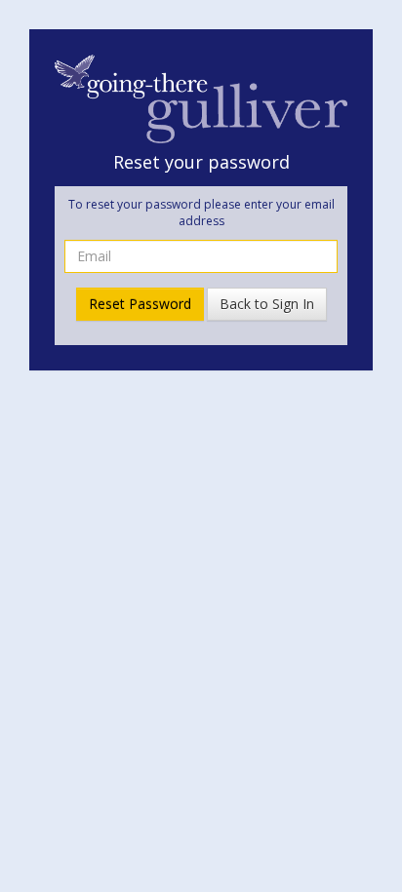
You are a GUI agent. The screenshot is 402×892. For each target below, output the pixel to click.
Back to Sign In (267, 303)
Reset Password (140, 303)
